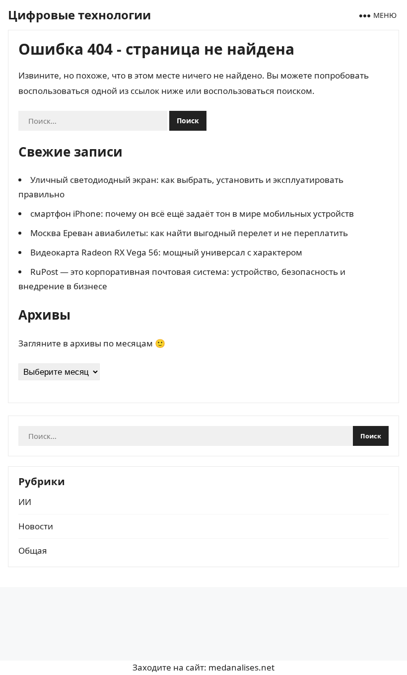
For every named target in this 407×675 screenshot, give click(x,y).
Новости (35, 526)
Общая (32, 550)
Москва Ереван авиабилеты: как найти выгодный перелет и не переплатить (189, 233)
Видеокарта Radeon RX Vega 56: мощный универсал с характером (166, 252)
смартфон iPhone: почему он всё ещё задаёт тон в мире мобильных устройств (192, 213)
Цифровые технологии (79, 14)
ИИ (24, 501)
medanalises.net (241, 667)
